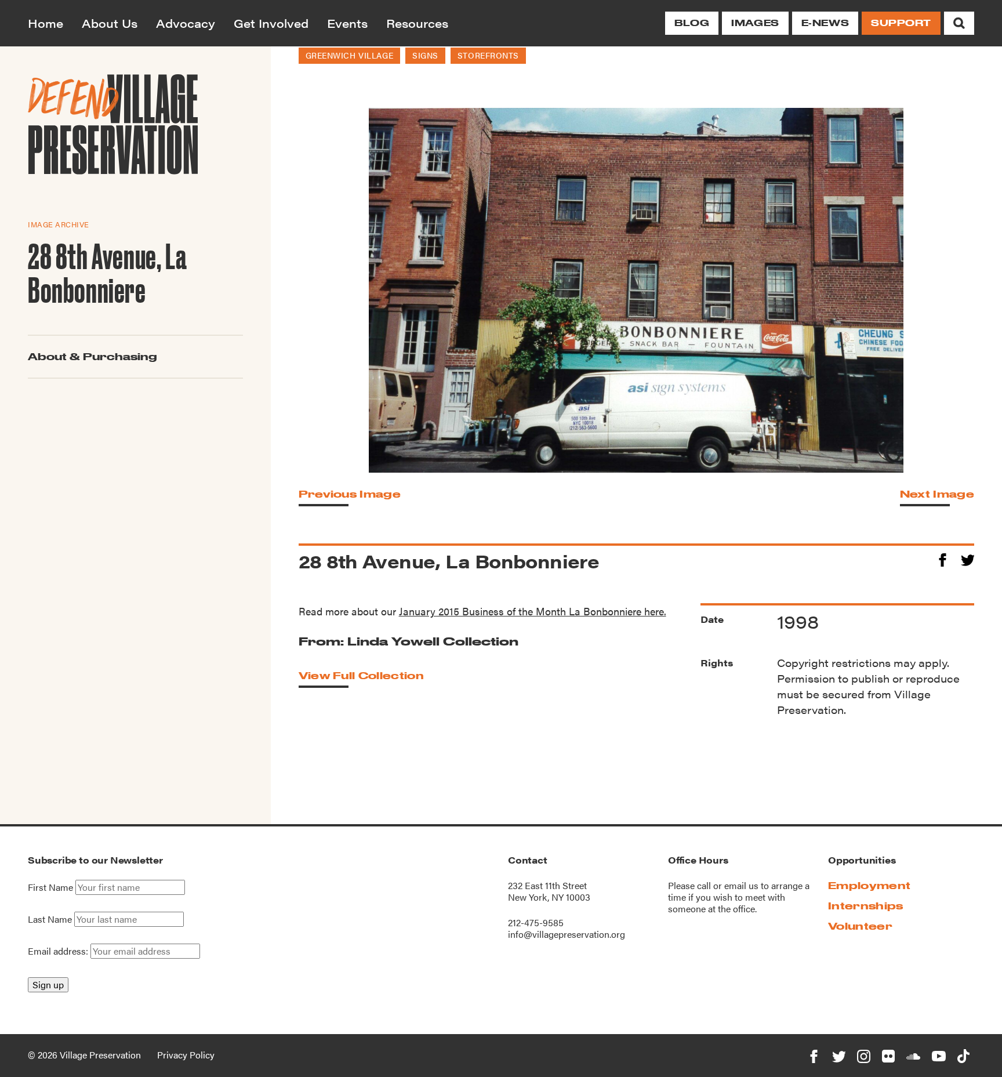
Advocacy (185, 22)
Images (755, 23)
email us (741, 885)
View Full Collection (361, 675)
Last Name (50, 919)
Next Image (937, 493)
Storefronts (488, 55)
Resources (417, 22)
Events (347, 22)
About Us (109, 22)
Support (901, 23)
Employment (869, 885)
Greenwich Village (350, 55)
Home (45, 22)
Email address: (59, 951)
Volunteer (860, 925)
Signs (425, 55)
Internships (865, 905)
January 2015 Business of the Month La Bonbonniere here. (532, 611)
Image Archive (58, 224)
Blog (691, 23)
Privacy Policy (186, 1054)
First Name (50, 887)
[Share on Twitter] (967, 558)
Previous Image (350, 493)
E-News (825, 23)
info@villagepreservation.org (566, 934)
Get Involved (271, 22)
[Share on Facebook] (942, 558)
